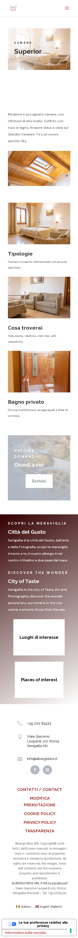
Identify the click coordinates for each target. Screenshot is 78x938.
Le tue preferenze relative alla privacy (43, 924)
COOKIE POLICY (39, 813)
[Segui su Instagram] (47, 769)
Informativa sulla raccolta (25, 933)
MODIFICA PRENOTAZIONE (40, 801)
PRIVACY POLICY (40, 822)
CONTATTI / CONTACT (39, 789)
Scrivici (39, 481)
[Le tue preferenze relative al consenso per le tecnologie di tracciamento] (71, 931)
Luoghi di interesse (39, 637)
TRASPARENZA (39, 831)
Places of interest (39, 679)
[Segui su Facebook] (35, 769)
